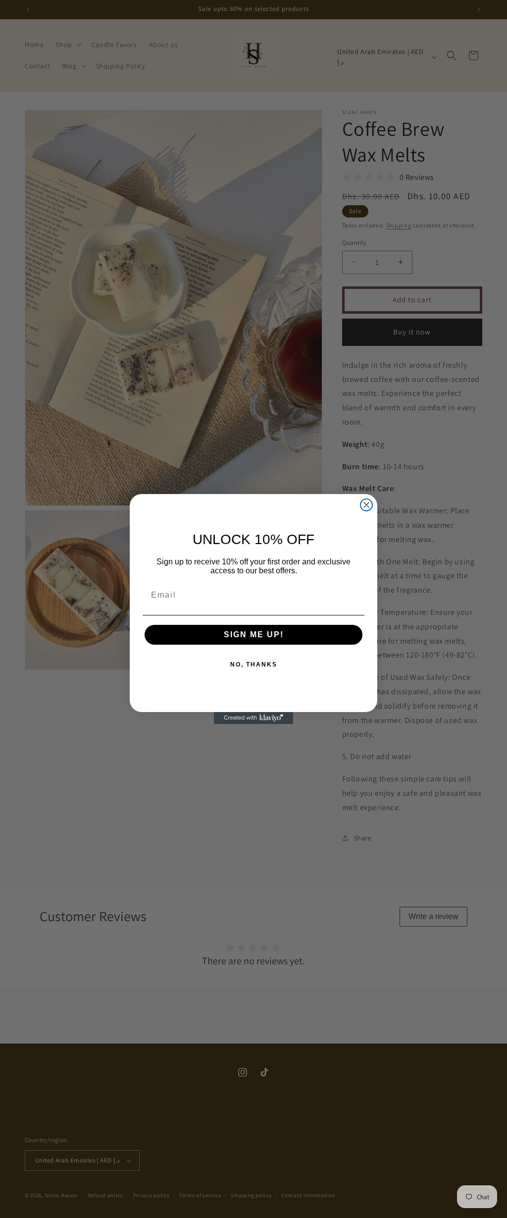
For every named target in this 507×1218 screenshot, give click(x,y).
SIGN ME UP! (254, 634)
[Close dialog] (366, 505)
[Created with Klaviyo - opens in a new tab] (253, 718)
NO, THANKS (253, 664)
